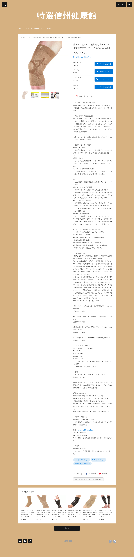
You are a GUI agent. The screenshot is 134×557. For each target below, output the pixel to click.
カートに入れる (105, 64)
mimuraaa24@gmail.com (86, 430)
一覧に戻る (67, 528)
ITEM (36, 29)
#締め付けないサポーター (82, 463)
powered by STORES (65, 541)
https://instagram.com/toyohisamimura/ (114, 541)
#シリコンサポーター (98, 460)
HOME (21, 29)
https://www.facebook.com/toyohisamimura (110, 541)
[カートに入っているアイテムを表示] (129, 4)
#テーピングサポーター (82, 460)
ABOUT (29, 29)
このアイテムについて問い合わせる (89, 479)
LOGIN (121, 5)
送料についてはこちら (83, 57)
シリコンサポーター (34, 37)
